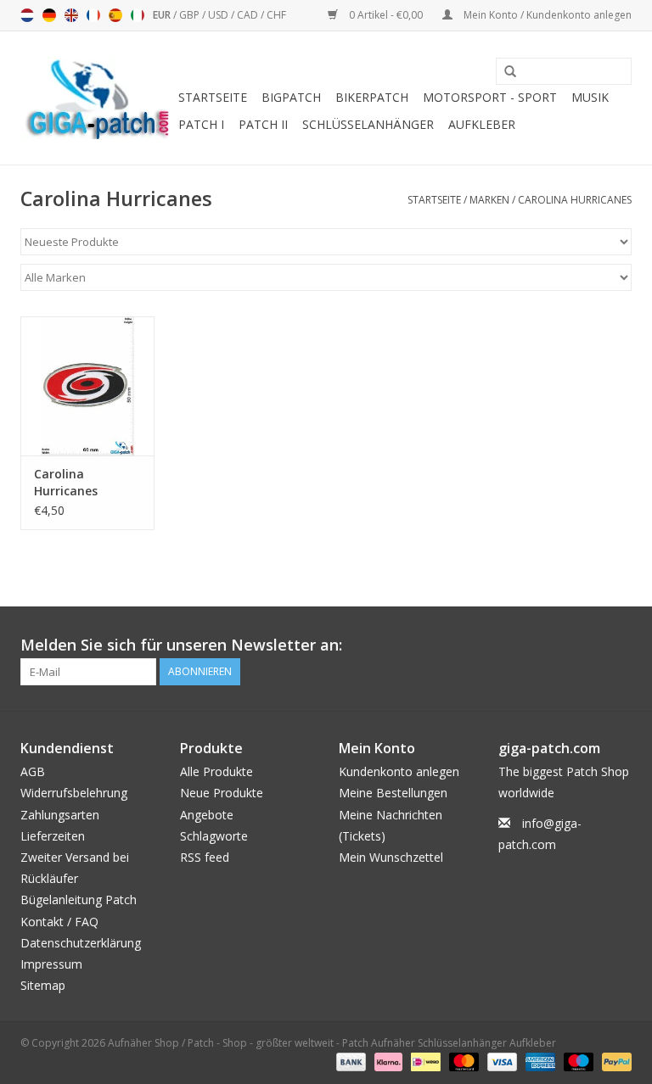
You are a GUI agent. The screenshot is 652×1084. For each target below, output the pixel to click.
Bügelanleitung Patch (78, 899)
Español (115, 15)
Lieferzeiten (52, 836)
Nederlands (27, 15)
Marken (489, 200)
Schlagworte (214, 836)
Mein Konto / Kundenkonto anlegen (546, 15)
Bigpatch (291, 97)
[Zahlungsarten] (349, 1060)
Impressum (51, 964)
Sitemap (42, 985)
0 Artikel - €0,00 (385, 15)
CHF (276, 15)
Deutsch (49, 15)
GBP (190, 15)
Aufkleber (481, 124)
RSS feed (204, 857)
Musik (590, 97)
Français (93, 15)
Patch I (201, 124)
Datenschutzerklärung (80, 943)
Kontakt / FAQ (59, 922)
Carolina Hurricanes (575, 200)
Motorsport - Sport (490, 97)
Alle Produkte (216, 771)
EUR (163, 15)
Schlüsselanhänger (368, 124)
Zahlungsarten (59, 815)
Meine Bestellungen (393, 793)
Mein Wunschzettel (391, 857)
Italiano (137, 15)
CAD (249, 15)
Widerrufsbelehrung (73, 793)
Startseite (212, 97)
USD (219, 15)
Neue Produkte (221, 793)
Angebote (206, 815)
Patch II (263, 124)
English (71, 15)
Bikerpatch (371, 97)
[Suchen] (504, 72)
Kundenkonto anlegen (399, 771)
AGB (32, 771)
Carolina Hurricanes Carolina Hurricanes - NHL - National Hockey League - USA (83, 483)
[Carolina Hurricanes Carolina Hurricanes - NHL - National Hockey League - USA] (87, 386)
